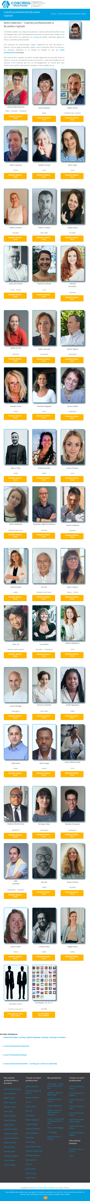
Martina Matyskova (72, 643)
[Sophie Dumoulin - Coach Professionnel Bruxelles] (44, 327)
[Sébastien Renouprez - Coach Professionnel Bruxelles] (72, 803)
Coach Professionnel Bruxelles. (44, 1188)
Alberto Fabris (16, 468)
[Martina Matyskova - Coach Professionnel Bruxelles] (72, 622)
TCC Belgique (52, 1132)
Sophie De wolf (15, 348)
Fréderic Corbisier (44, 228)
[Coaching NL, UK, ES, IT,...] (44, 982)
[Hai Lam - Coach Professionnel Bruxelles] (44, 565)
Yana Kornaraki (15, 587)
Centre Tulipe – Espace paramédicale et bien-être (55, 1086)
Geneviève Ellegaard (44, 406)
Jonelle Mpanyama (72, 705)
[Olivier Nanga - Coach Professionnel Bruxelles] (44, 741)
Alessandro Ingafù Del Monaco (44, 524)
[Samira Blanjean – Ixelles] (75, 30)
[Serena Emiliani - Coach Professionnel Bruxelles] (72, 384)
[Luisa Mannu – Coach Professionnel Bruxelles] (44, 622)
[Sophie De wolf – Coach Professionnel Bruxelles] (15, 327)
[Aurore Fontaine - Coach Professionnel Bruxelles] (72, 446)
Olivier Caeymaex (16, 165)
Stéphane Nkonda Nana (15, 824)
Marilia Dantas (72, 228)
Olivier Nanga (44, 763)
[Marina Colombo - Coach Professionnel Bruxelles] (15, 206)
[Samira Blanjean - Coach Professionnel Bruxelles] (44, 86)
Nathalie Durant (15, 406)
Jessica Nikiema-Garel (72, 762)
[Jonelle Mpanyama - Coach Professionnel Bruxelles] (72, 684)
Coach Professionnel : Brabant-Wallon (77, 1120)
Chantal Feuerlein (44, 468)
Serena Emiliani (72, 406)
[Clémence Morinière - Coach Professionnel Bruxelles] (44, 684)
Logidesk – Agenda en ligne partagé (55, 1094)
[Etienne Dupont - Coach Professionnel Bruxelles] (72, 327)
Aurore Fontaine (72, 468)
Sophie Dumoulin (44, 349)
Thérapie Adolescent (54, 1106)
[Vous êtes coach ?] (15, 982)
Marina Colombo (16, 228)
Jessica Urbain (16, 947)
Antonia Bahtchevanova (15, 107)
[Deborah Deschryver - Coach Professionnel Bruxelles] (72, 263)
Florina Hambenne (15, 524)
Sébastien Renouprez (72, 824)
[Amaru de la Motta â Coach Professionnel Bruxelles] (15, 263)
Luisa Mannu (44, 644)
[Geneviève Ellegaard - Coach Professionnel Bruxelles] (44, 384)
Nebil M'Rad (15, 763)
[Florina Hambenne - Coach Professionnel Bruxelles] (15, 503)
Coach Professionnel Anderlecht (16, 1046)
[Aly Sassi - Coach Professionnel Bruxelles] (44, 860)
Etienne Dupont (72, 349)
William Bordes (72, 108)
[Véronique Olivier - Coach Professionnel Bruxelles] (44, 803)
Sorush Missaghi (16, 706)
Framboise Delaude (44, 284)
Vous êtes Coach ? (15, 1004)
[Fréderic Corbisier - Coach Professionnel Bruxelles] (44, 206)
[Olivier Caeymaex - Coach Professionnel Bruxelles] (15, 143)
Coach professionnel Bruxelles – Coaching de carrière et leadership (30, 1064)
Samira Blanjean (44, 108)
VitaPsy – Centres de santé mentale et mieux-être (54, 1112)
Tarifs (71, 1156)
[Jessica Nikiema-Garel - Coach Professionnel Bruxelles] (72, 741)
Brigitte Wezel (72, 947)
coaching (36, 37)
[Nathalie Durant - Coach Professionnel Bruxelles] (15, 384)
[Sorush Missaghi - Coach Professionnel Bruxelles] (15, 684)
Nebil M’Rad (30, 1138)
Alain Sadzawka (31, 1160)
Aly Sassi (44, 882)
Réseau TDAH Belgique (55, 1128)
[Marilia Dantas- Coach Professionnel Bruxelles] (72, 206)
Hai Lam (44, 587)
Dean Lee (15, 644)
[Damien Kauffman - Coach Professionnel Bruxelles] (72, 503)
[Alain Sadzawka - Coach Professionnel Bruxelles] (15, 860)
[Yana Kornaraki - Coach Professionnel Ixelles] (15, 565)
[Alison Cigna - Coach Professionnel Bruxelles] (72, 143)
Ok (46, 1198)
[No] (87, 1195)
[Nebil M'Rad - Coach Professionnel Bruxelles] (15, 741)
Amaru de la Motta (15, 284)
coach (62, 34)
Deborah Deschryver (11, 1138)
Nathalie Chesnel (44, 165)
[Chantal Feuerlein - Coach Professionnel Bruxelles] (44, 446)
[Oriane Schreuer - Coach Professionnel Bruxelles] (72, 860)
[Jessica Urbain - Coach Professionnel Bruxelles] (15, 925)
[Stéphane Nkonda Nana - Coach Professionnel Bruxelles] (15, 803)
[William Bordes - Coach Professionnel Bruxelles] (72, 86)
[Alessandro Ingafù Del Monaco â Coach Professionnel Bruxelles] (44, 503)
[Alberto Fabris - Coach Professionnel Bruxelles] (15, 446)
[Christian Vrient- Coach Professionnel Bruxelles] (44, 925)
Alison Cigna (72, 165)
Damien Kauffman (72, 525)
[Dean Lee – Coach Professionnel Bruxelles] (15, 622)
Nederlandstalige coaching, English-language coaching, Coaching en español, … (35, 1037)
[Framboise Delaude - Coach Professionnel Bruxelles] (44, 263)
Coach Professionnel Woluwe (15, 1055)
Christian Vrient (44, 947)
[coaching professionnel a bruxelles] (24, 4)
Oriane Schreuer (72, 882)
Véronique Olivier (44, 824)
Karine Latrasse (72, 587)
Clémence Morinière (44, 705)
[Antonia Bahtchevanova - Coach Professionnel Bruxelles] (15, 86)
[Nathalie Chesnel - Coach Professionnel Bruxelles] (44, 143)
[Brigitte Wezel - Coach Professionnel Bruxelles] (72, 925)
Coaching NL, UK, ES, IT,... (44, 1003)
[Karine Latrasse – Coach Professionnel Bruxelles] (72, 565)
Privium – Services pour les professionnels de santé (55, 1121)
